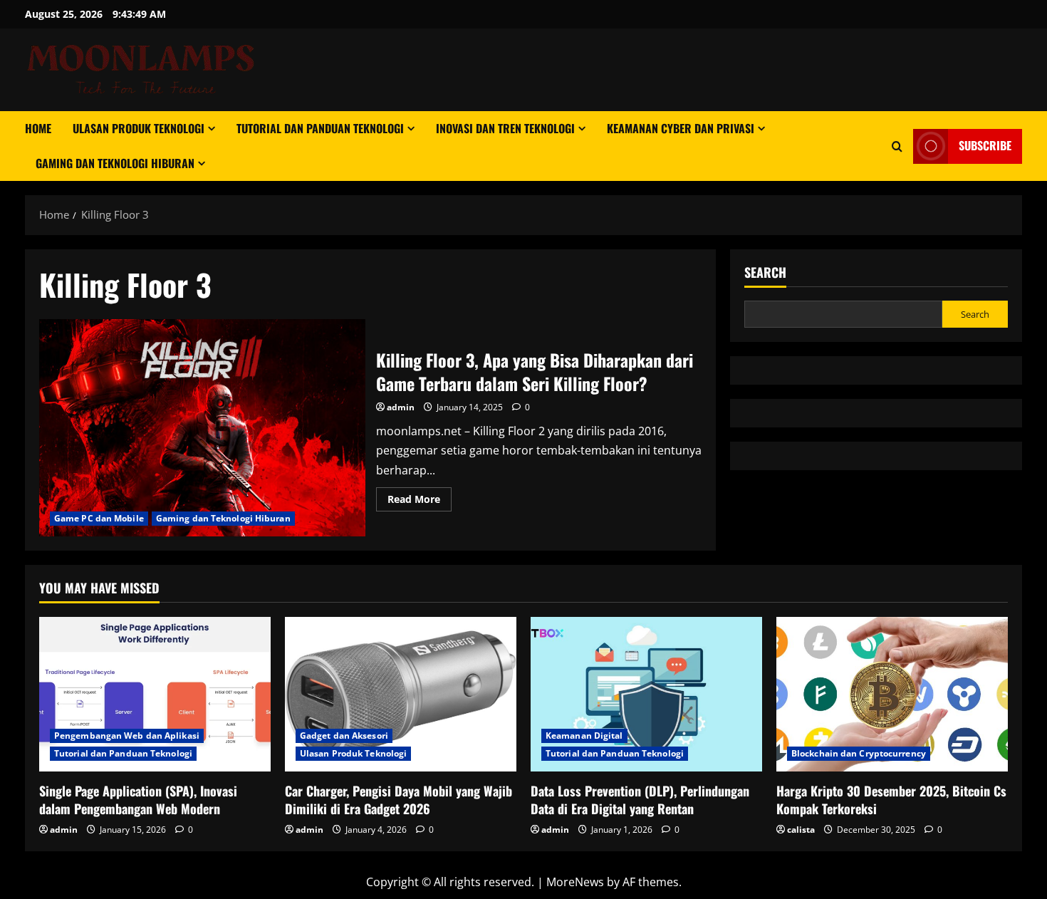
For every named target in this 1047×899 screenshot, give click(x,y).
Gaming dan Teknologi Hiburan (115, 163)
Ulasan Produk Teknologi (138, 128)
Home (38, 128)
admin (401, 407)
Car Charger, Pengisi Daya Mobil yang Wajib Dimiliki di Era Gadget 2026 (398, 799)
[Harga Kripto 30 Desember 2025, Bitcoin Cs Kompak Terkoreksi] (892, 694)
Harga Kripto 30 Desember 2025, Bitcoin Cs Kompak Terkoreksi (891, 799)
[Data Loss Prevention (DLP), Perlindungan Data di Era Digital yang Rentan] (646, 694)
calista (801, 829)
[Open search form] (897, 146)
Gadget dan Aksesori (344, 735)
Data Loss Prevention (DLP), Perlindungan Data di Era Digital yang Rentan (640, 799)
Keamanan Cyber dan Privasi (680, 128)
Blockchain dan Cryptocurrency (858, 753)
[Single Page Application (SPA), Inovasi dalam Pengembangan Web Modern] (155, 694)
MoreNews (575, 882)
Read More (419, 501)
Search (765, 272)
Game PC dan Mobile (99, 518)
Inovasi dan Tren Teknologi (505, 128)
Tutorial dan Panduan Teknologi (320, 128)
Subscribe (985, 145)
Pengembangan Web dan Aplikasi (126, 735)
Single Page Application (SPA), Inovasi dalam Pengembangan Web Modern (138, 799)
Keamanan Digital (584, 735)
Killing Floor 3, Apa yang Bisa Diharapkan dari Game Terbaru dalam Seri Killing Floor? (202, 427)
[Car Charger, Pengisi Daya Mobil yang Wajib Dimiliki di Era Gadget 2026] (400, 694)
